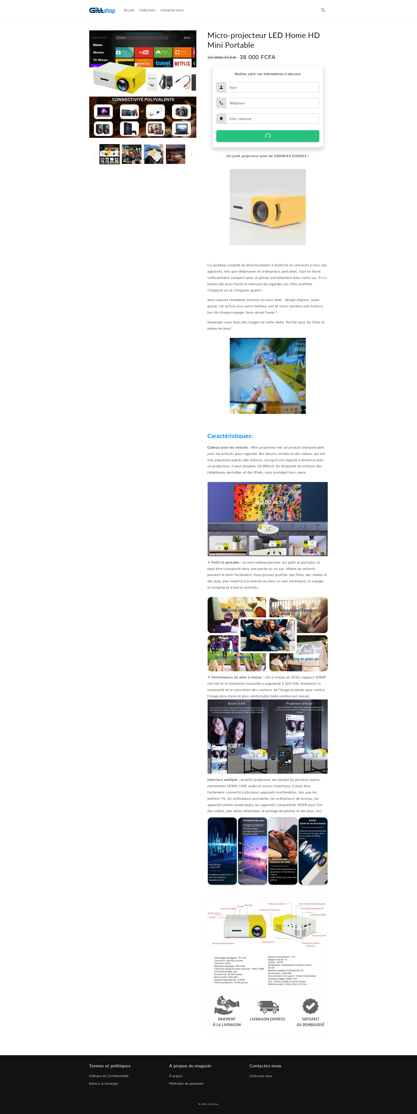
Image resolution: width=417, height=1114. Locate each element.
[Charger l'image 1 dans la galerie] (109, 154)
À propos (175, 1076)
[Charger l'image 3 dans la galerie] (154, 154)
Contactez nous (261, 1076)
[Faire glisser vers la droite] (192, 154)
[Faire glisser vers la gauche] (94, 154)
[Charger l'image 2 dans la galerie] (131, 154)
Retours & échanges (103, 1083)
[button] (323, 10)
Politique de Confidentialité (109, 1076)
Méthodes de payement (186, 1083)
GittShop (213, 1104)
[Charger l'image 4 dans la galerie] (175, 154)
